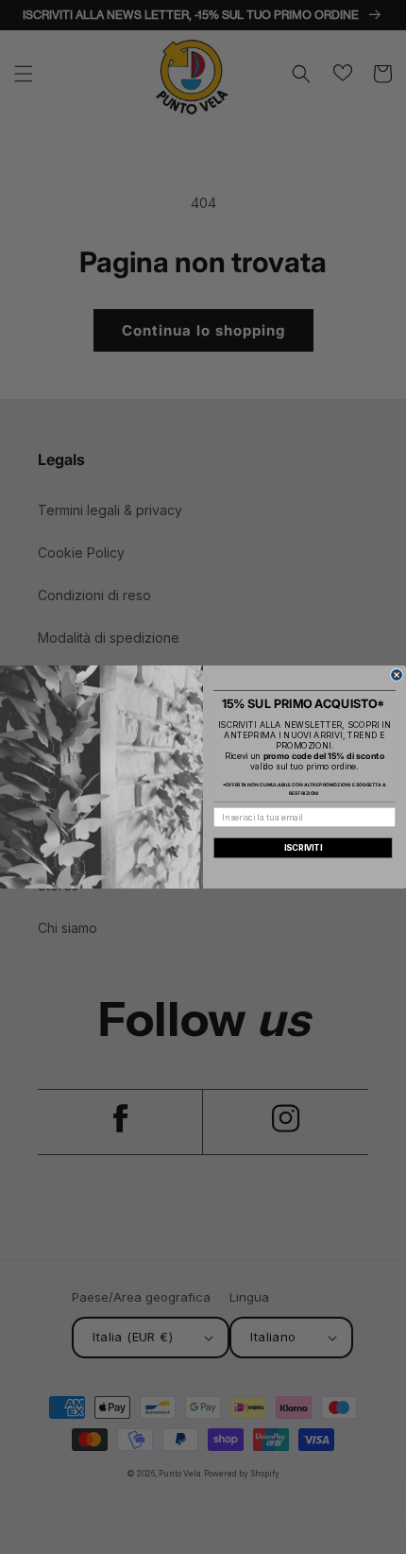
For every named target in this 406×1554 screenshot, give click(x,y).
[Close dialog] (397, 674)
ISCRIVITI (303, 847)
